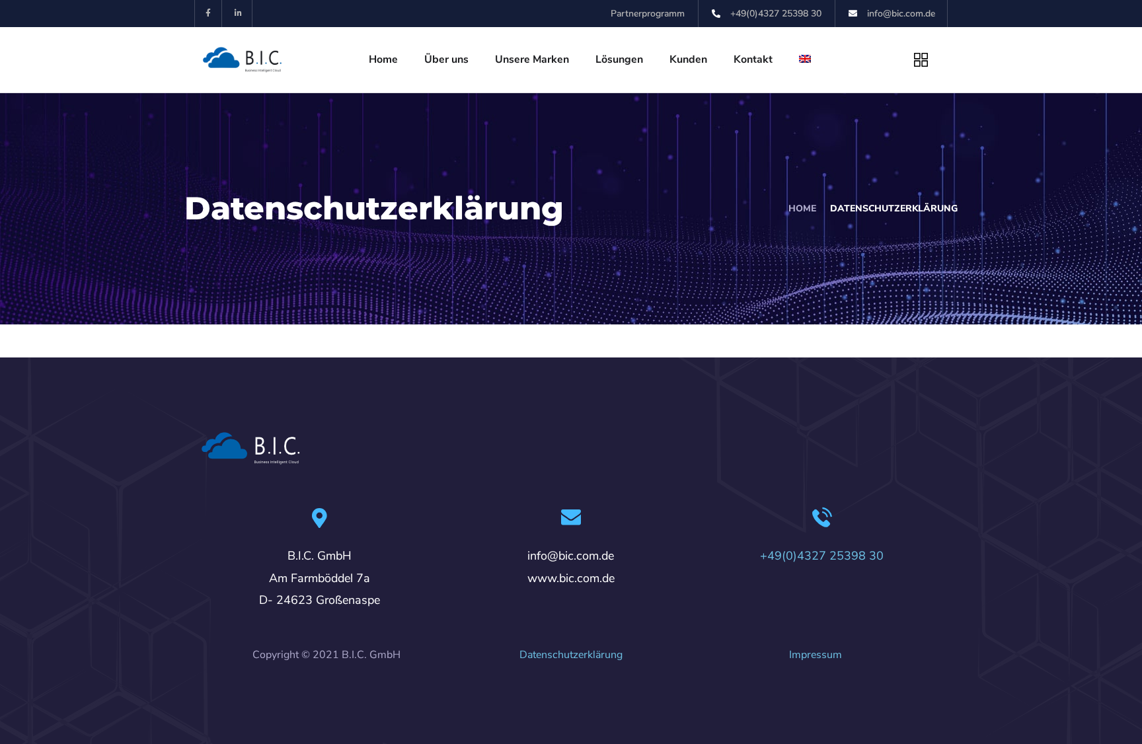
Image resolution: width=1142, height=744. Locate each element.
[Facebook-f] (208, 13)
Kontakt (753, 59)
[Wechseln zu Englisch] (805, 60)
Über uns (446, 59)
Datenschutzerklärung (571, 655)
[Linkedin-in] (238, 13)
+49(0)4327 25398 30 (822, 556)
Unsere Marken (532, 59)
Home (383, 59)
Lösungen (619, 59)
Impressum (815, 655)
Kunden (688, 59)
